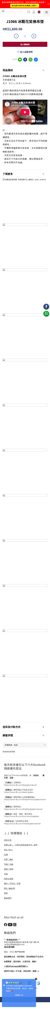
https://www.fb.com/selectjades (18, 792)
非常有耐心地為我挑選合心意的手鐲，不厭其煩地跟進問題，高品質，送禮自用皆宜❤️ (19, 988)
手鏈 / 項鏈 (8, 864)
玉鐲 (6, 854)
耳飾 (6, 874)
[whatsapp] (31, 60)
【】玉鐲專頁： (13, 782)
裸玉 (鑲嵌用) (9, 888)
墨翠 (6, 893)
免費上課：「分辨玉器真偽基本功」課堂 (21, 845)
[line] (20, 60)
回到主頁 (7, 840)
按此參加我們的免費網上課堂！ (25, 6)
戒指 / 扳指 (8, 869)
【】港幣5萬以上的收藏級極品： (20, 797)
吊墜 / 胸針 (8, 859)
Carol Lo (19, 995)
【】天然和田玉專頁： (17, 821)
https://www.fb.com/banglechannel (20, 785)
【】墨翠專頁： (13, 806)
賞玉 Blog (8, 850)
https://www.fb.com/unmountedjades (21, 816)
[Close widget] (36, 979)
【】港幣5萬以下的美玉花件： (19, 790)
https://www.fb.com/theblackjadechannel (23, 809)
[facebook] (25, 60)
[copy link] (36, 60)
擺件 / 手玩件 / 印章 (12, 883)
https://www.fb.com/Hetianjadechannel (22, 823)
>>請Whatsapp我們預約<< (16, 966)
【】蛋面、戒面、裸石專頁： (19, 814)
